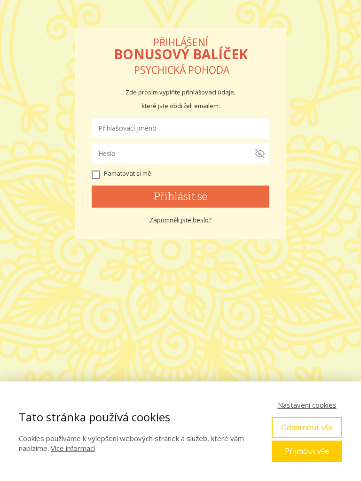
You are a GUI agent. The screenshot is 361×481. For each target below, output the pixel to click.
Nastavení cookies (307, 405)
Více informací (73, 448)
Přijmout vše (307, 451)
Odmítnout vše (307, 427)
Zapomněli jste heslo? (180, 220)
